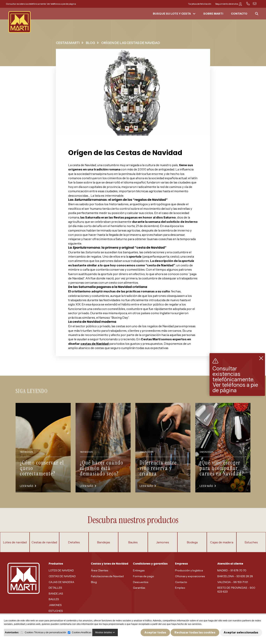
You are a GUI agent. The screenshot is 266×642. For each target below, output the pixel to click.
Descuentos (140, 582)
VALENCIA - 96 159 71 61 (232, 582)
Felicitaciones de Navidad (107, 576)
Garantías (139, 587)
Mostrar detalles (104, 632)
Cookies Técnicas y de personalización (45, 632)
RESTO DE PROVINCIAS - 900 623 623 (236, 589)
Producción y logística (189, 570)
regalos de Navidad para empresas (171, 326)
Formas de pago (143, 576)
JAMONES (55, 605)
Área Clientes (99, 570)
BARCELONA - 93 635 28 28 (235, 576)
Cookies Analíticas (81, 632)
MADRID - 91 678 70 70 (231, 570)
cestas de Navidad (94, 344)
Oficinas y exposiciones (190, 576)
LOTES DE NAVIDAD (61, 570)
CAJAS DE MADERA (61, 582)
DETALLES (55, 587)
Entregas (138, 570)
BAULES (54, 599)
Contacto (181, 582)
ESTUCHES (56, 611)
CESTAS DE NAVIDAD (62, 576)
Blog (94, 582)
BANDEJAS (56, 593)
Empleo (180, 587)
